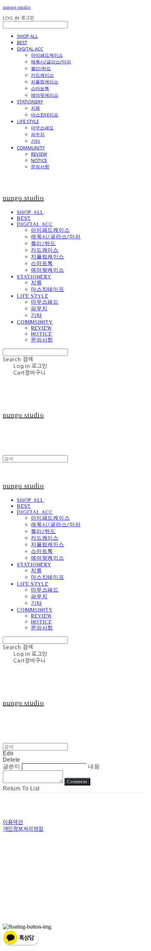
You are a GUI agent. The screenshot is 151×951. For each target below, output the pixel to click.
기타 (35, 141)
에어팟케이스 (44, 95)
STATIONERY (30, 102)
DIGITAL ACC (30, 49)
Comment (77, 781)
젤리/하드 (41, 68)
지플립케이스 (44, 82)
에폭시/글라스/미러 (51, 62)
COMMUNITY (31, 147)
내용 (94, 766)
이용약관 (13, 822)
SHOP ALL (27, 36)
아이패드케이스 (47, 55)
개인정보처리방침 (23, 828)
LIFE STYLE (28, 121)
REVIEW (39, 154)
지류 (35, 108)
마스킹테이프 (44, 115)
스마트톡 (40, 88)
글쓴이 (11, 766)
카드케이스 (42, 75)
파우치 (38, 134)
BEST (22, 42)
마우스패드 (42, 127)
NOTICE (39, 160)
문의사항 (40, 166)
